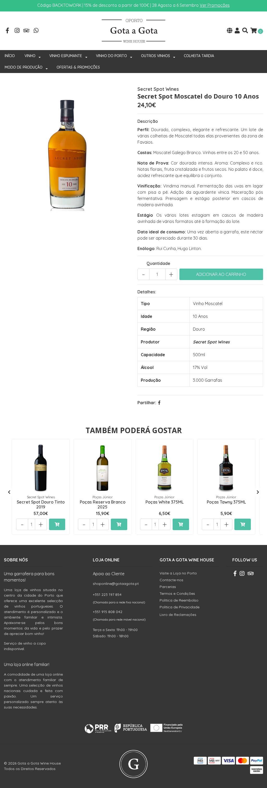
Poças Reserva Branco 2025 (102, 504)
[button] (229, 31)
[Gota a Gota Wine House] (133, 30)
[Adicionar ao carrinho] (57, 524)
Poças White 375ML (164, 502)
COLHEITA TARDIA (199, 55)
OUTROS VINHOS (155, 55)
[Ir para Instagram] (17, 31)
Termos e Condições (177, 593)
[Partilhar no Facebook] (159, 402)
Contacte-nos (171, 580)
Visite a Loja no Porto (178, 573)
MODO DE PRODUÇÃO (24, 67)
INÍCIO (10, 55)
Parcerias (168, 586)
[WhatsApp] (36, 31)
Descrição (147, 121)
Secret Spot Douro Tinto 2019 (41, 504)
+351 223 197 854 (107, 594)
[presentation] (9, 492)
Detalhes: (146, 291)
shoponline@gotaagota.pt (116, 583)
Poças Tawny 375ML (226, 502)
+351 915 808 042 (107, 611)
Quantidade (158, 263)
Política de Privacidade (179, 607)
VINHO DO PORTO (111, 55)
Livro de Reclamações (178, 615)
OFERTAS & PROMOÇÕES (78, 67)
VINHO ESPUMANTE (65, 55)
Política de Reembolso (179, 600)
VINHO (30, 55)
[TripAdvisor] (26, 31)
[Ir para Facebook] (7, 31)
